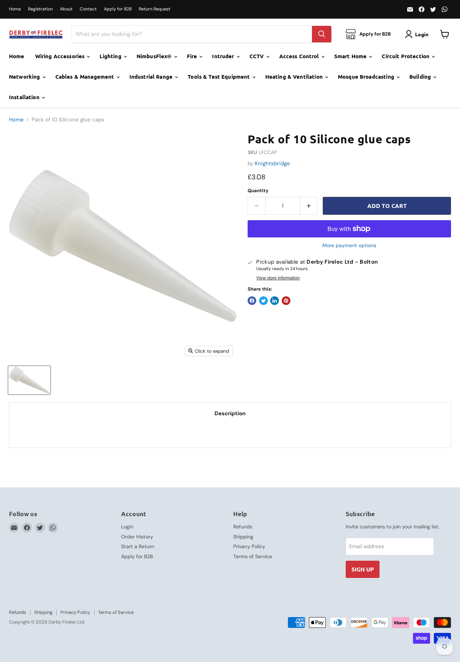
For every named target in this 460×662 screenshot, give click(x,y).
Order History (137, 536)
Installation (25, 97)
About (66, 8)
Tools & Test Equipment (219, 76)
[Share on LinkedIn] (274, 300)
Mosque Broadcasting (367, 76)
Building (420, 76)
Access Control (300, 56)
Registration (40, 8)
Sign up (362, 569)
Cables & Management (85, 76)
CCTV (257, 56)
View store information (278, 278)
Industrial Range (151, 76)
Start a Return (137, 546)
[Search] (321, 34)
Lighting (111, 56)
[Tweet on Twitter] (263, 300)
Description (230, 413)
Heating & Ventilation (294, 76)
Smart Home (351, 56)
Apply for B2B (118, 8)
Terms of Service (252, 556)
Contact (88, 8)
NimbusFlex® (155, 56)
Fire (193, 56)
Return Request (154, 8)
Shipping (243, 536)
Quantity (258, 190)
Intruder (223, 56)
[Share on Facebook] (252, 300)
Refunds (242, 526)
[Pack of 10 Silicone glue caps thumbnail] (29, 380)
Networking (25, 76)
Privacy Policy (249, 546)
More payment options (349, 245)
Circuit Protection (406, 56)
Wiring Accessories (60, 56)
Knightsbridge (272, 163)
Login (127, 526)
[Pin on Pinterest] (286, 300)
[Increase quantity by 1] (309, 206)
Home (15, 8)
